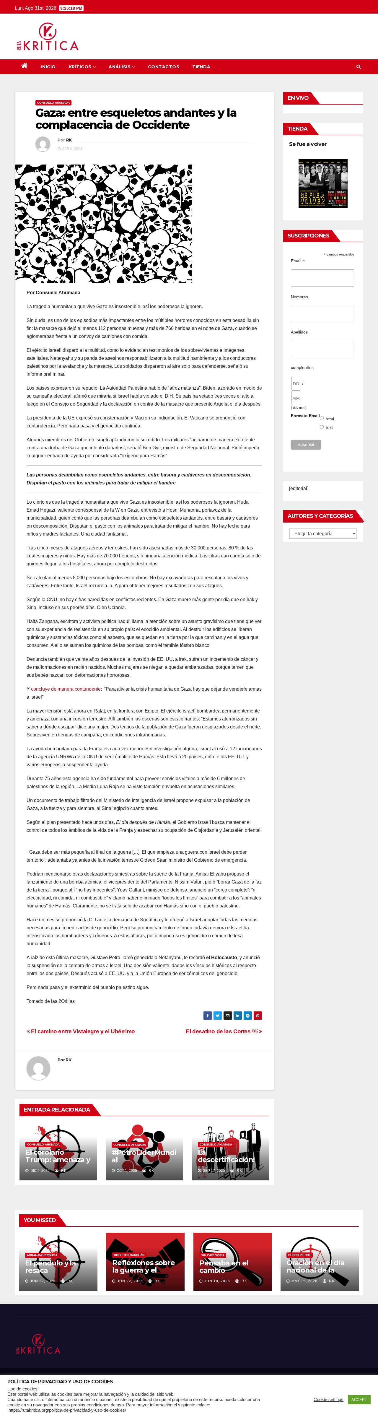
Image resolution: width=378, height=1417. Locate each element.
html (330, 419)
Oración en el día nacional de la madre (315, 1270)
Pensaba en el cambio (223, 1267)
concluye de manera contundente (66, 689)
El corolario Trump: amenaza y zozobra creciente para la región (57, 1163)
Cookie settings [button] (328, 1399)
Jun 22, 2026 (43, 1281)
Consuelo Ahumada (53, 102)
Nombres (299, 297)
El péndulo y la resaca (50, 1267)
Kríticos (80, 66)
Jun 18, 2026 (217, 1281)
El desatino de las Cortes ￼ (222, 1031)
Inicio (48, 66)
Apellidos (299, 332)
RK (69, 140)
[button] (358, 66)
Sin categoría (212, 1255)
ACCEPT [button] (359, 1400)
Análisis (120, 66)
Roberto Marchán (129, 1255)
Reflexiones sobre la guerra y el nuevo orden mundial (143, 1273)
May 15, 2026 (304, 1281)
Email (298, 261)
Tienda (201, 66)
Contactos (164, 66)
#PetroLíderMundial (144, 1156)
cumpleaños (302, 367)
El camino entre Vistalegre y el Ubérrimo (82, 1031)
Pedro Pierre (299, 1255)
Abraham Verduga (42, 1255)
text (329, 427)
